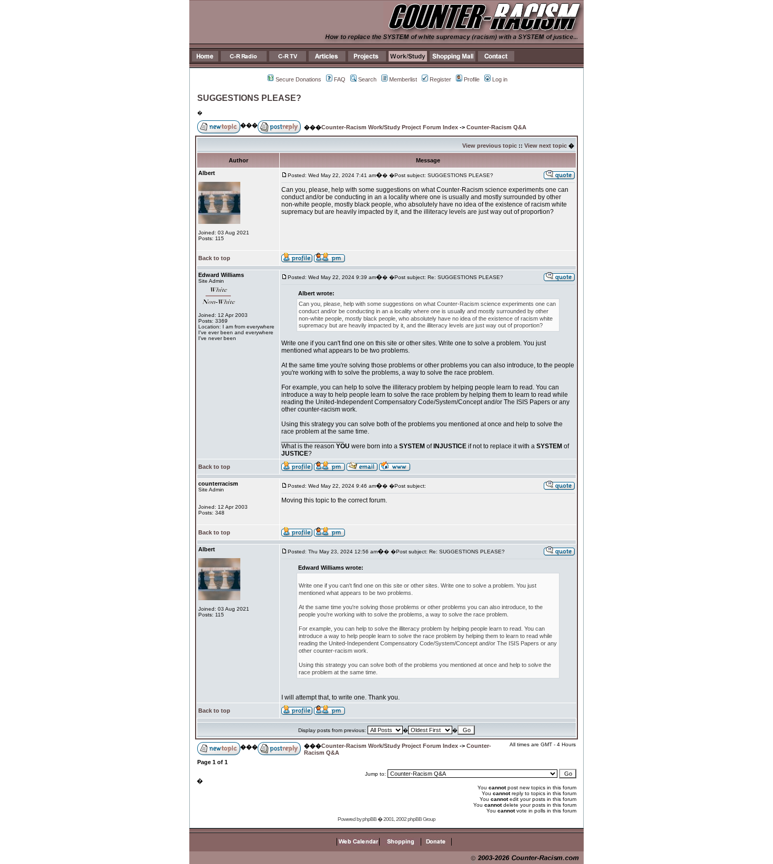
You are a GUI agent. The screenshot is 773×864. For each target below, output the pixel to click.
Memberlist (403, 79)
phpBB (369, 819)
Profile (472, 79)
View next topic (545, 145)
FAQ (339, 79)
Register (440, 79)
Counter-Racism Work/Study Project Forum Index (389, 127)
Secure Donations (298, 79)
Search (367, 79)
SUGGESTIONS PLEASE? (249, 98)
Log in (499, 79)
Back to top (214, 258)
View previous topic (489, 145)
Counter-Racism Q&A (496, 127)
